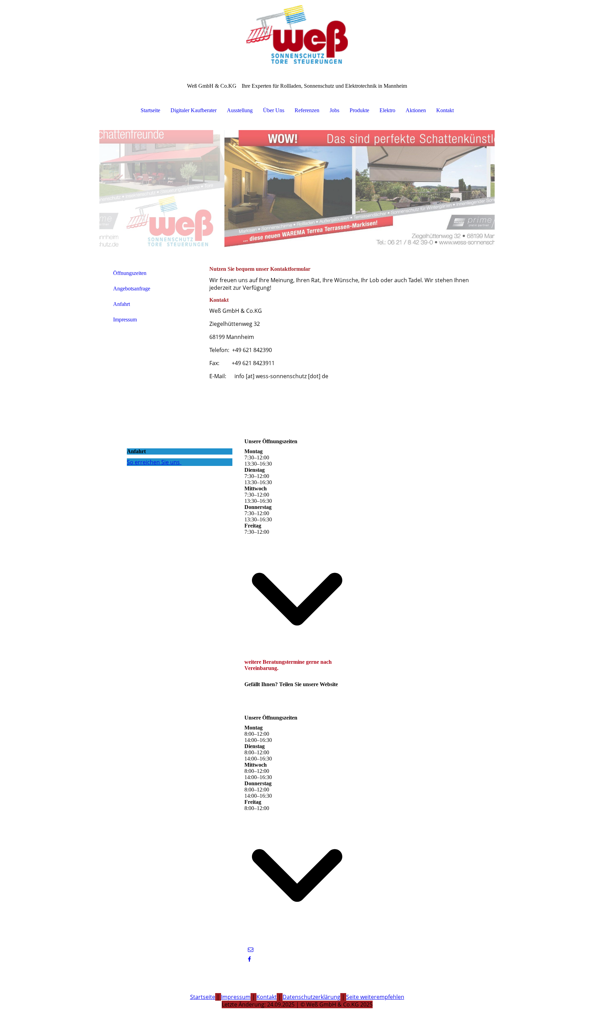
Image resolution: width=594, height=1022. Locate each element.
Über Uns (273, 110)
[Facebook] (249, 959)
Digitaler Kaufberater (193, 110)
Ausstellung (240, 110)
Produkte (359, 110)
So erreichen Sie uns (153, 462)
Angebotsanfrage (131, 288)
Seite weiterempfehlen (375, 997)
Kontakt (445, 110)
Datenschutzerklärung (311, 997)
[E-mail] (250, 949)
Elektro (387, 110)
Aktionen (416, 110)
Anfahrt (121, 304)
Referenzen (307, 110)
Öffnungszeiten (129, 273)
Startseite (150, 110)
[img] (297, 34)
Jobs (334, 110)
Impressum (125, 319)
